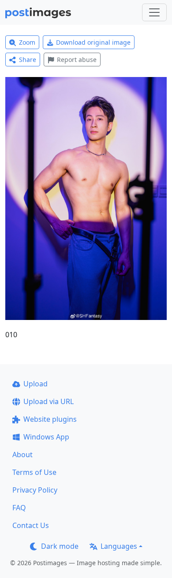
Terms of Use (34, 472)
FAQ (19, 507)
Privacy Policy (34, 490)
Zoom (27, 42)
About (22, 454)
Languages (119, 546)
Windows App (46, 437)
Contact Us (30, 525)
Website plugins (50, 419)
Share (27, 59)
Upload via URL (48, 401)
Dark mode (60, 546)
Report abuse (77, 59)
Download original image (93, 42)
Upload (35, 384)
